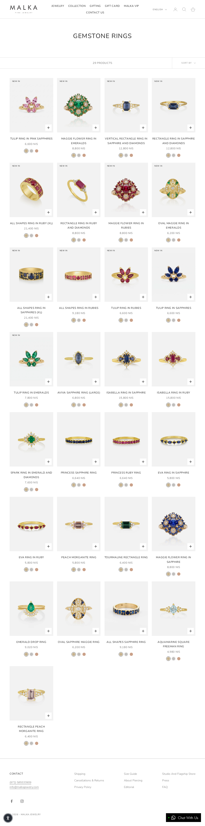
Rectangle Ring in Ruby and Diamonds (78, 226)
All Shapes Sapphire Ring (126, 642)
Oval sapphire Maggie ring (79, 642)
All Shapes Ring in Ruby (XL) (31, 223)
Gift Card (112, 6)
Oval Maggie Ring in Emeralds (173, 226)
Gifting (95, 6)
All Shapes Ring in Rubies (78, 308)
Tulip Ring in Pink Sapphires (31, 139)
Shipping (79, 774)
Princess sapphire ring (79, 473)
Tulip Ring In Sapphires (173, 308)
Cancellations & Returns (89, 780)
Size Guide (130, 774)
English (158, 9)
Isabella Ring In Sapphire (126, 392)
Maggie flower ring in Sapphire (173, 560)
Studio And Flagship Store (178, 774)
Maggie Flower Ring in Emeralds (78, 141)
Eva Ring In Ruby (31, 557)
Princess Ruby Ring (126, 473)
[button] (8, 818)
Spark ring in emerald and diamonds (31, 475)
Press (165, 780)
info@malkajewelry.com (24, 787)
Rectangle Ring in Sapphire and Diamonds (173, 141)
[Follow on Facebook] (12, 801)
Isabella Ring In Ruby (173, 392)
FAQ (165, 787)
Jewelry (57, 6)
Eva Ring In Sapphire (173, 473)
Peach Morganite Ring (78, 557)
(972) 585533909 (20, 782)
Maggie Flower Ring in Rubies (126, 226)
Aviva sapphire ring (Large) (78, 392)
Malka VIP (131, 6)
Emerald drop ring (31, 642)
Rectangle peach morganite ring (31, 729)
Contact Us (95, 12)
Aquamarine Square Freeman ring (174, 644)
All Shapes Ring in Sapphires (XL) (31, 310)
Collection (77, 6)
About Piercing (133, 780)
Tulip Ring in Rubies (126, 308)
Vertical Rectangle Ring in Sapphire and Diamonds (126, 141)
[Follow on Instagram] (22, 801)
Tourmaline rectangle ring (126, 557)
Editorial (129, 787)
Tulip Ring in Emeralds (31, 392)
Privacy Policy (82, 787)
